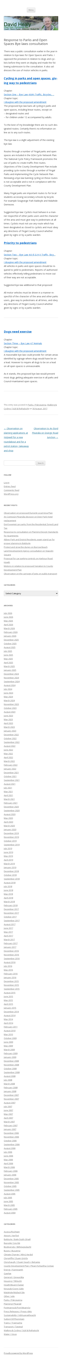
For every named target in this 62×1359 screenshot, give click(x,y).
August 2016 (9, 962)
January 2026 (10, 636)
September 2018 (12, 878)
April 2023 (8, 723)
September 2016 (12, 958)
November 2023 (11, 704)
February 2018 (10, 905)
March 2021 (9, 799)
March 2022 (9, 761)
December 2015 (11, 981)
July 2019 (8, 848)
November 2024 (11, 677)
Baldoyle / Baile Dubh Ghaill (17, 1239)
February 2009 (10, 1053)
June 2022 (8, 749)
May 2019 (8, 856)
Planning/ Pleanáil (12, 1303)
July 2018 (8, 886)
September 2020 (12, 810)
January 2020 (10, 829)
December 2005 (11, 1178)
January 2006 (10, 1174)
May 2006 (8, 1159)
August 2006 (9, 1148)
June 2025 (8, 654)
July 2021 (8, 787)
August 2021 (9, 784)
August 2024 (9, 685)
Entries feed (10, 486)
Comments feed (11, 490)
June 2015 (8, 996)
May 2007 (8, 1114)
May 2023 (8, 719)
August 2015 (9, 992)
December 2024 (11, 673)
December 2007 (11, 1095)
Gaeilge (7, 1273)
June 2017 (8, 928)
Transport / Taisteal (13, 1326)
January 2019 (10, 867)
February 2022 (10, 765)
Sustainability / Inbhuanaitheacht (20, 1315)
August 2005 (9, 1193)
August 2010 (9, 1030)
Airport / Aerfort (11, 1235)
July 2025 (8, 651)
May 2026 (8, 620)
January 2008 (10, 1091)
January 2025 (10, 670)
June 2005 (8, 1201)
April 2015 (8, 1004)
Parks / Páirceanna (37, 404)
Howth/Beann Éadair (14, 1284)
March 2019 (9, 863)
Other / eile (9, 1296)
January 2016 (10, 977)
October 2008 (10, 1068)
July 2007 (8, 1106)
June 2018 (8, 890)
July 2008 (8, 1080)
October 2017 (10, 916)
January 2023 (10, 730)
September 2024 (12, 681)
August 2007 (9, 1102)
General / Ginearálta (14, 1277)
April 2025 (8, 662)
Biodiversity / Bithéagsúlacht (17, 1246)
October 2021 (10, 776)
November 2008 (11, 1064)
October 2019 (10, 840)
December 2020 (11, 806)
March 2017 (9, 939)
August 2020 (9, 814)
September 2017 (12, 920)
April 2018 (8, 897)
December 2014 (11, 1011)
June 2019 (8, 852)
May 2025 (8, 658)
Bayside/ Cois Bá (12, 1243)
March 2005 (9, 1205)
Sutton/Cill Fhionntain (14, 1319)
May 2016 (8, 969)
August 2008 (9, 1076)
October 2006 (10, 1140)
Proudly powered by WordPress (18, 1353)
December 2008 (11, 1061)
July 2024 (8, 689)
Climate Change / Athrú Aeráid (18, 1254)
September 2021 (12, 780)
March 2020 (9, 825)
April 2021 (8, 795)
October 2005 (10, 1186)
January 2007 (10, 1129)
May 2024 (8, 696)
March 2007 (9, 1121)
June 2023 (8, 715)
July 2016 (8, 966)
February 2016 (10, 973)
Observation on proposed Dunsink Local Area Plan (28, 513)
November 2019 (11, 837)
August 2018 (9, 882)
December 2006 (11, 1133)
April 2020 (8, 821)
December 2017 (11, 909)
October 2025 (10, 643)
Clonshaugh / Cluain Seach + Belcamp (22, 1262)
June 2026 (8, 617)
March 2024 (9, 700)
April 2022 (8, 757)
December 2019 (11, 833)
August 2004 (9, 1212)
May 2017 (8, 932)
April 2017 (8, 935)
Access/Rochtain (12, 1231)
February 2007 (10, 1125)
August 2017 (9, 924)
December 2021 (11, 772)
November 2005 (11, 1182)
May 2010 (8, 1034)
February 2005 (10, 1209)
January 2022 (10, 768)
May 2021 (8, 791)
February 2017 (10, 943)
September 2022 (12, 742)
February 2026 (10, 632)
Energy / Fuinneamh (13, 1269)
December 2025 (11, 639)
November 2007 (11, 1098)
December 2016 (11, 950)
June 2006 (8, 1155)
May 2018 (8, 894)
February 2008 (10, 1087)
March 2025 (9, 666)
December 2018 (11, 871)
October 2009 (10, 1038)
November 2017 (11, 913)
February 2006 (10, 1171)
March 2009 (9, 1049)
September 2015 (12, 988)
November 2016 (11, 954)
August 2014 (9, 1015)
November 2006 (11, 1136)
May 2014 (8, 1019)
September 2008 (12, 1072)
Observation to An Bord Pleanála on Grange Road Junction (45, 433)
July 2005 (8, 1197)
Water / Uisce (10, 1334)
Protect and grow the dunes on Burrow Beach (26, 547)
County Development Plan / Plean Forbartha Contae (29, 1265)
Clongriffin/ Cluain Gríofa (16, 1258)
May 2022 (8, 753)
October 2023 (10, 708)
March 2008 (9, 1083)
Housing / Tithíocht (13, 1281)
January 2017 (10, 947)
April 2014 (8, 1023)
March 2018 (9, 901)
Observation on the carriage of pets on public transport (30, 573)
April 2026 (8, 624)
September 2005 (12, 1190)
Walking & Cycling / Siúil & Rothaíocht (21, 1330)
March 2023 (9, 727)
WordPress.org (11, 494)
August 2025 (9, 647)
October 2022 (10, 738)
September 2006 (12, 1144)
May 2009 (8, 1045)
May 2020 (8, 818)
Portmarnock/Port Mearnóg (17, 1307)
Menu (31, 10)
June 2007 (8, 1110)
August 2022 (9, 746)
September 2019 (12, 844)
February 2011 (10, 1026)
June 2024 (8, 692)
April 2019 (8, 859)
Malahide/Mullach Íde (14, 1292)
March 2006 (9, 1167)
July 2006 (8, 1152)
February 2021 (10, 802)
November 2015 (11, 985)
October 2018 (10, 875)
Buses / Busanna (12, 1250)
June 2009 (8, 1042)
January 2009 (10, 1057)
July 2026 (8, 613)
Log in (6, 482)
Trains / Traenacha (13, 1322)
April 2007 (8, 1117)
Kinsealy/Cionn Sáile (14, 1288)
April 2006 (8, 1163)
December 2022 (11, 734)
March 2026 (9, 628)
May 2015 (8, 1000)
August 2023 (9, 711)
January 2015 (10, 1007)
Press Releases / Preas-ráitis (18, 1311)
